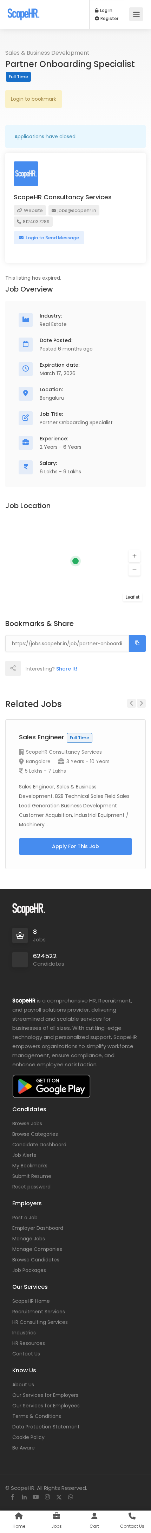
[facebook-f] (12, 1497)
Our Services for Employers (45, 1395)
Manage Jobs (28, 1238)
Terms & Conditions (36, 1416)
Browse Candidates (35, 1259)
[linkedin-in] (24, 1497)
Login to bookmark (33, 98)
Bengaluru (52, 397)
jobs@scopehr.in (76, 210)
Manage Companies (37, 1249)
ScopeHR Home (31, 1301)
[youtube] (35, 1497)
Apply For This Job (75, 846)
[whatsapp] (70, 1497)
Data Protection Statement (46, 1426)
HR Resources (28, 1343)
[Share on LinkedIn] (59, 668)
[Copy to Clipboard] (137, 643)
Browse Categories (35, 1134)
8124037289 (36, 221)
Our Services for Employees (46, 1405)
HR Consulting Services (40, 1322)
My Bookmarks (29, 1165)
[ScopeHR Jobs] (23, 11)
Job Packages (29, 1270)
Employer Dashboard (37, 1228)
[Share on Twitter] (43, 668)
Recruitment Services (38, 1311)
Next (141, 703)
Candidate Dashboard (39, 1144)
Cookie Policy (28, 1437)
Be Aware (23, 1447)
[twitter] (58, 1497)
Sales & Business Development (47, 53)
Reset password (31, 1186)
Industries (24, 1332)
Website (33, 210)
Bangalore (38, 761)
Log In (105, 10)
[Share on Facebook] (28, 668)
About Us (23, 1384)
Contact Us (26, 1353)
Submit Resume (31, 1176)
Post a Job (25, 1217)
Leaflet (132, 597)
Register (108, 18)
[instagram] (47, 1497)
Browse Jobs (27, 1123)
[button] (134, 556)
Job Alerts (24, 1155)
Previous (131, 703)
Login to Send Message (52, 237)
